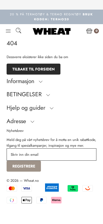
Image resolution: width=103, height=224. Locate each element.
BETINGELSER (25, 94)
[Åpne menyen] (8, 31)
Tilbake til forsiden (33, 69)
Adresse (17, 121)
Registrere (23, 166)
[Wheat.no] (51, 31)
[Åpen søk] (18, 31)
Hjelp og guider (27, 108)
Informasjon (21, 81)
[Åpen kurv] (89, 31)
